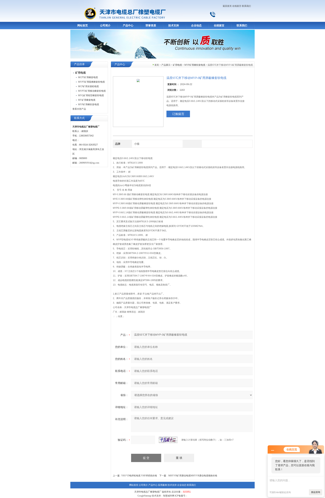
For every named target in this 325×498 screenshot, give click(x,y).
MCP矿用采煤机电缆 (88, 86)
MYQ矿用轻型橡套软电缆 (91, 95)
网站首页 (82, 25)
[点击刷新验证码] (168, 440)
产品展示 (165, 65)
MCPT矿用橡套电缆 (88, 77)
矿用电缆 (177, 65)
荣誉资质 (151, 25)
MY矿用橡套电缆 (86, 100)
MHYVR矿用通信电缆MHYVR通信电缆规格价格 (192, 475)
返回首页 (227, 6)
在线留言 (236, 6)
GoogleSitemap (144, 495)
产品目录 (79, 64)
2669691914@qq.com (89, 162)
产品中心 (128, 25)
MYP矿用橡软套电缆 (88, 104)
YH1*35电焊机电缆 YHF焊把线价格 (139, 475)
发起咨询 (315, 492)
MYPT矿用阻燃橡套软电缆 (91, 82)
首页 (156, 65)
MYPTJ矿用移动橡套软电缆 (92, 91)
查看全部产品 (79, 109)
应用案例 (162, 485)
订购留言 (178, 114)
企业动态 (196, 25)
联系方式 (79, 118)
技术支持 (173, 25)
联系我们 (246, 6)
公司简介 (105, 25)
